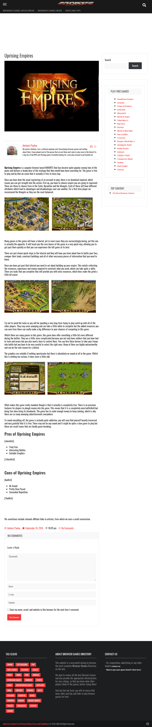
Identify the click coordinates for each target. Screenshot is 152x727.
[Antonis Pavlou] (12, 150)
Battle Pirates (123, 149)
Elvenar (120, 127)
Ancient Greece (34, 700)
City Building (22, 664)
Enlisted (120, 152)
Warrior (28, 679)
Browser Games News (50, 11)
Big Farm (121, 124)
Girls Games (12, 669)
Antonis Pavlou (30, 145)
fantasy (33, 705)
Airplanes (40, 685)
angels (35, 669)
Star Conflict (122, 134)
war (26, 674)
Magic (32, 695)
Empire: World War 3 (126, 141)
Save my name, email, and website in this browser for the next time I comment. (44, 609)
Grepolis (120, 103)
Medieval (22, 695)
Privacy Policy (25, 723)
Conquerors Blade (125, 159)
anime (9, 685)
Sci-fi (40, 690)
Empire (9, 664)
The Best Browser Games (123, 193)
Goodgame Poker (124, 145)
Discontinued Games (24, 685)
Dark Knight (122, 166)
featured (24, 669)
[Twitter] (95, 146)
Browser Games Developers (18, 11)
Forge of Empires (124, 106)
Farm (9, 690)
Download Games (14, 679)
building (10, 695)
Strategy (19, 690)
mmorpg (10, 700)
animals (36, 674)
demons (30, 690)
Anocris (120, 170)
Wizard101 (121, 113)
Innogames (21, 705)
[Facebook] (91, 146)
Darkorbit (121, 110)
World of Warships (125, 131)
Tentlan (120, 163)
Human (21, 700)
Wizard (10, 710)
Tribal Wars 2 (122, 120)
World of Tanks (123, 117)
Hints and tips (73, 11)
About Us (6, 723)
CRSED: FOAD (123, 155)
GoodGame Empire (125, 99)
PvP (33, 664)
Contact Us (15, 723)
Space (9, 674)
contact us (115, 666)
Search (108, 60)
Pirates (10, 705)
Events (39, 679)
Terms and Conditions (40, 723)
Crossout (121, 138)
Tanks (18, 674)
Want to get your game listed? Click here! (123, 670)
